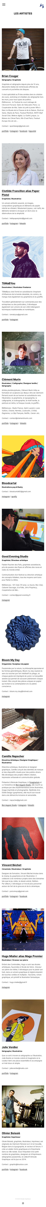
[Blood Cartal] (23, 456)
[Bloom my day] (23, 633)
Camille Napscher (13, 756)
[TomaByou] (23, 257)
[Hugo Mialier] (23, 929)
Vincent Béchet (11, 865)
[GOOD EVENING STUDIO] (23, 530)
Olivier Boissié (11, 1133)
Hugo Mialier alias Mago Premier (22, 956)
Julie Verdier (10, 1047)
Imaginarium (34, 782)
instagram (14, 131)
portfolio (5, 131)
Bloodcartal (9, 483)
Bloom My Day (11, 660)
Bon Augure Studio (23, 785)
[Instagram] (23, 1203)
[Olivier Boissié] (23, 1106)
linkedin (23, 223)
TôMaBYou (8, 283)
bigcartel (32, 131)
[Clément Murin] (23, 353)
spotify (14, 496)
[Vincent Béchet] (23, 838)
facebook (23, 131)
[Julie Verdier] (23, 1020)
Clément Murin (11, 379)
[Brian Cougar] (23, 49)
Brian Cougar (10, 76)
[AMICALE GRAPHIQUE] (41, 5)
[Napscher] (23, 730)
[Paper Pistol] (23, 164)
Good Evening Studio (15, 556)
